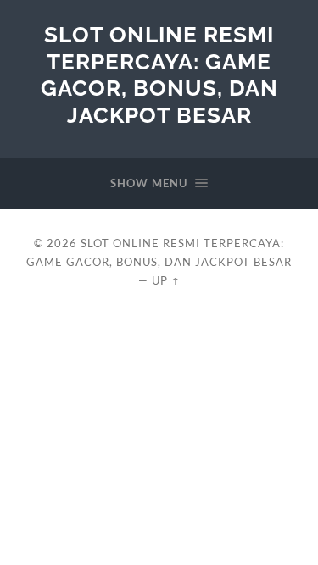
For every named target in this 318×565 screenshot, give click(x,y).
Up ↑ (166, 280)
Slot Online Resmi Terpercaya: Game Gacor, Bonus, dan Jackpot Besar (159, 74)
